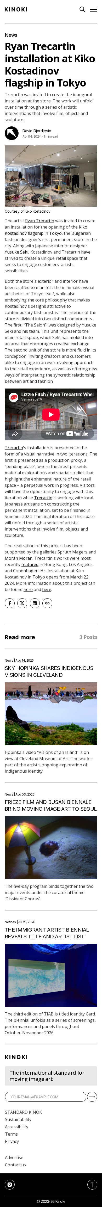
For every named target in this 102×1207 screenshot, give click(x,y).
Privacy (12, 1141)
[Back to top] (92, 1185)
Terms (11, 1134)
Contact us (15, 1165)
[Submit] (92, 1097)
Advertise (14, 1157)
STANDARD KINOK (23, 1112)
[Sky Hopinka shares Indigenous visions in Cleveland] (51, 713)
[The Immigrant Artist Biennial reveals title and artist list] (51, 975)
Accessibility (16, 1127)
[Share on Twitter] (22, 603)
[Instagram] (10, 1185)
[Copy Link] (47, 603)
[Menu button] (93, 9)
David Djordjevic (36, 130)
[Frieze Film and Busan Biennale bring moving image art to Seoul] (51, 847)
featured (29, 564)
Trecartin (14, 448)
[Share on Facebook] (10, 603)
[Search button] (82, 9)
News (11, 35)
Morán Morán (18, 558)
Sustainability (18, 1119)
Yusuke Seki (16, 252)
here (28, 589)
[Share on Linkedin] (35, 603)
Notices (10, 922)
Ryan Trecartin (39, 221)
